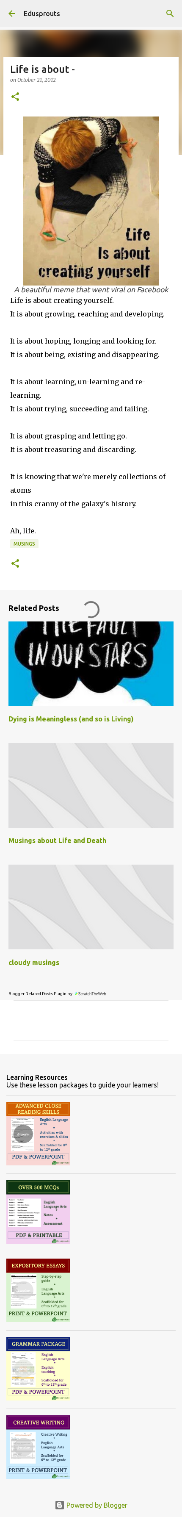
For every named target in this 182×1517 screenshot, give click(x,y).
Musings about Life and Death (57, 840)
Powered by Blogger (96, 1505)
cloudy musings (33, 962)
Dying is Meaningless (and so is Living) (71, 719)
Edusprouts (42, 13)
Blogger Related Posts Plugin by (40, 993)
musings (24, 543)
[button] (15, 97)
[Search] (170, 13)
